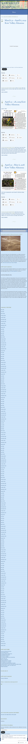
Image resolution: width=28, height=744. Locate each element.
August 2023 (3, 374)
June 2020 (2, 448)
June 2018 (2, 495)
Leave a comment (4, 155)
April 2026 (2, 311)
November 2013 (3, 602)
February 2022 (3, 409)
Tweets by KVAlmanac (4, 678)
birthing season (17, 213)
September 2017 (3, 512)
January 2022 (3, 411)
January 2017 (3, 528)
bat (4, 149)
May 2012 (2, 637)
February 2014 (3, 596)
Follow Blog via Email (7, 725)
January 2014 (3, 598)
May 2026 (2, 309)
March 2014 (3, 594)
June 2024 (2, 354)
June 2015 (2, 565)
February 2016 (3, 549)
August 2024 (3, 350)
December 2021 (3, 413)
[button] (14, 119)
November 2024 (3, 344)
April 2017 (2, 522)
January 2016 (3, 551)
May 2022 (2, 403)
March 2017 (3, 524)
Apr (2, 102)
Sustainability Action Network (5, 654)
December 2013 (3, 600)
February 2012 (3, 643)
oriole (19, 149)
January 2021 (3, 434)
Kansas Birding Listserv (4, 652)
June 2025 (2, 331)
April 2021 (2, 428)
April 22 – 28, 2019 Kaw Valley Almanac (15, 103)
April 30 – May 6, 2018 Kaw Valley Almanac (15, 166)
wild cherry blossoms (10, 215)
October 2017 (3, 510)
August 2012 (3, 631)
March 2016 (3, 547)
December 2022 (3, 389)
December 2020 (3, 436)
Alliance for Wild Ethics (4, 659)
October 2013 (3, 604)
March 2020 (3, 454)
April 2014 (2, 592)
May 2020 (2, 450)
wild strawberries (20, 215)
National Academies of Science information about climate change (11, 664)
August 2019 (3, 467)
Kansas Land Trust (4, 658)
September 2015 (3, 559)
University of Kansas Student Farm (6, 653)
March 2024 (3, 360)
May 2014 (2, 590)
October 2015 (3, 557)
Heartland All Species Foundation (6, 660)
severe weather (13, 214)
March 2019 (3, 477)
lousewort (2, 214)
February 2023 (3, 385)
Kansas (18, 147)
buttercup (21, 213)
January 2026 (3, 317)
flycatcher (6, 149)
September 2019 (3, 465)
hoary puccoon (11, 149)
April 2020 (2, 452)
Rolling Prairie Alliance (4, 666)
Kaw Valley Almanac (10, 5)
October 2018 (3, 487)
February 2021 (3, 432)
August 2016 (3, 538)
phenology (3, 148)
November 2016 (3, 532)
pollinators (22, 149)
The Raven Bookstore (13, 271)
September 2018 (3, 489)
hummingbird (16, 149)
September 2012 (3, 629)
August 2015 (3, 561)
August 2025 (3, 327)
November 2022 (3, 391)
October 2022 (3, 393)
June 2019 (2, 471)
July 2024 (2, 352)
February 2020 (3, 456)
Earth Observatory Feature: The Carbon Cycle (8, 665)
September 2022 (3, 395)
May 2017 (2, 520)
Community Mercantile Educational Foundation (8, 663)
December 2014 (3, 577)
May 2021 (2, 426)
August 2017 (3, 514)
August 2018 (3, 491)
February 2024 (3, 362)
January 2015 (3, 575)
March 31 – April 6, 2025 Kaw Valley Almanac (15, 22)
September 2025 (3, 325)
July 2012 (2, 633)
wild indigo (15, 215)
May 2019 (2, 473)
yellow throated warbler (13, 153)
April (15, 147)
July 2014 (2, 586)
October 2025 (3, 323)
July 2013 (2, 610)
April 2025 (2, 335)
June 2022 (2, 401)
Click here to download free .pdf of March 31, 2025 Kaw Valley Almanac (12, 67)
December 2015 (3, 553)
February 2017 (3, 526)
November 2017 (3, 508)
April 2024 (2, 358)
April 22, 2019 (4, 108)
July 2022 (2, 399)
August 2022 (3, 397)
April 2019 (2, 475)
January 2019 (3, 481)
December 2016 (3, 530)
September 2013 (3, 606)
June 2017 (2, 518)
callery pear (23, 87)
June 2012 (2, 635)
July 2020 (2, 446)
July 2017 (2, 516)
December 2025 (3, 319)
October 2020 (3, 440)
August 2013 (3, 608)
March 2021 (3, 430)
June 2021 (2, 424)
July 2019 (2, 469)
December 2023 (3, 366)
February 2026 (3, 315)
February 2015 (3, 573)
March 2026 (3, 313)
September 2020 (3, 442)
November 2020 (3, 438)
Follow (3, 732)
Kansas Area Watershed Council (6, 651)
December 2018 (3, 483)
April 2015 (2, 569)
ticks (6, 215)
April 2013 (2, 616)
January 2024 (3, 364)
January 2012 (3, 645)
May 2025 (2, 333)
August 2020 (3, 444)
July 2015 (2, 563)
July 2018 (2, 493)
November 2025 (3, 321)
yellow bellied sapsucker (5, 153)
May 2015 (2, 567)
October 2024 (3, 346)
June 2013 (2, 612)
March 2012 (3, 641)
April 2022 (2, 405)
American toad (13, 148)
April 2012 (2, 639)
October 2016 (3, 534)
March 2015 (3, 571)
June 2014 (2, 588)
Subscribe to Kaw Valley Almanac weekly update (8, 714)
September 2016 (3, 536)
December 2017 (3, 506)
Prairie (17, 87)
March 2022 (3, 407)
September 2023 (3, 372)
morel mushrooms (8, 214)
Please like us (4, 671)
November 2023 (3, 368)
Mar (2, 20)
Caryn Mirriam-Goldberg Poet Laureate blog (8, 657)
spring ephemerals (19, 214)
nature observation (22, 147)
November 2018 (3, 485)
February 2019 (3, 479)
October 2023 (3, 370)
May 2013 (2, 614)
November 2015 (3, 555)
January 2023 (3, 387)
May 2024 (2, 356)
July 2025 (2, 329)
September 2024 (3, 348)
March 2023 (3, 383)
